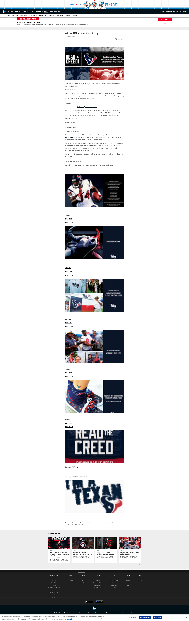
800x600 (68, 215)
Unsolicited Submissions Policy (53, 587)
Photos (83, 575)
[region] (94, 617)
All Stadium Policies (98, 587)
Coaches (128, 582)
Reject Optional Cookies (145, 617)
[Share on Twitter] (116, 40)
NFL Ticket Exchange (114, 582)
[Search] (158, 12)
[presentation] (140, 565)
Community (83, 577)
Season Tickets (114, 585)
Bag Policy (98, 580)
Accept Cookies (157, 617)
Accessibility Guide (98, 577)
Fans (83, 580)
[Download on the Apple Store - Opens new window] (89, 602)
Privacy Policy (54, 582)
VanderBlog (70, 580)
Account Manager (114, 577)
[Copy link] (122, 39)
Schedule (128, 580)
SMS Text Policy (54, 589)
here (76, 467)
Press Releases (70, 577)
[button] (93, 564)
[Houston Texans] (94, 608)
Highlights (139, 580)
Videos (139, 575)
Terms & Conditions (54, 592)
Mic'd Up (139, 577)
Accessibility (53, 594)
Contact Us (54, 577)
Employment (53, 580)
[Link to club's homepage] (4, 11)
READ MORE (164, 19)
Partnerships (53, 585)
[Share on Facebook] (113, 40)
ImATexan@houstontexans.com (87, 107)
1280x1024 (69, 222)
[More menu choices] (63, 11)
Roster (128, 577)
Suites (114, 587)
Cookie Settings (133, 617)
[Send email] (119, 40)
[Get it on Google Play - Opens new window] (99, 602)
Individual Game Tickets (114, 580)
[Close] (165, 23)
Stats (128, 585)
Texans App (53, 597)
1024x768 (68, 219)
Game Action (83, 582)
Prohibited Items (97, 585)
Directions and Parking (97, 582)
